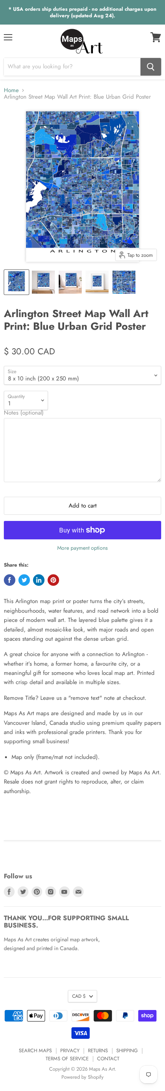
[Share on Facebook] (9, 580)
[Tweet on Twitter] (24, 580)
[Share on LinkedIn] (39, 580)
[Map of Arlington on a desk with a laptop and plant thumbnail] (70, 282)
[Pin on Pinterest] (53, 580)
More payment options (82, 548)
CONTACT (108, 1058)
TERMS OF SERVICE (67, 1058)
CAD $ (79, 996)
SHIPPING (127, 1050)
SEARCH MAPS (35, 1050)
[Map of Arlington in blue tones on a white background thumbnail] (16, 282)
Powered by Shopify (82, 1077)
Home (11, 90)
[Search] (150, 67)
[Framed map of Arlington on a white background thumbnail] (97, 282)
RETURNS (98, 1050)
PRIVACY (69, 1050)
